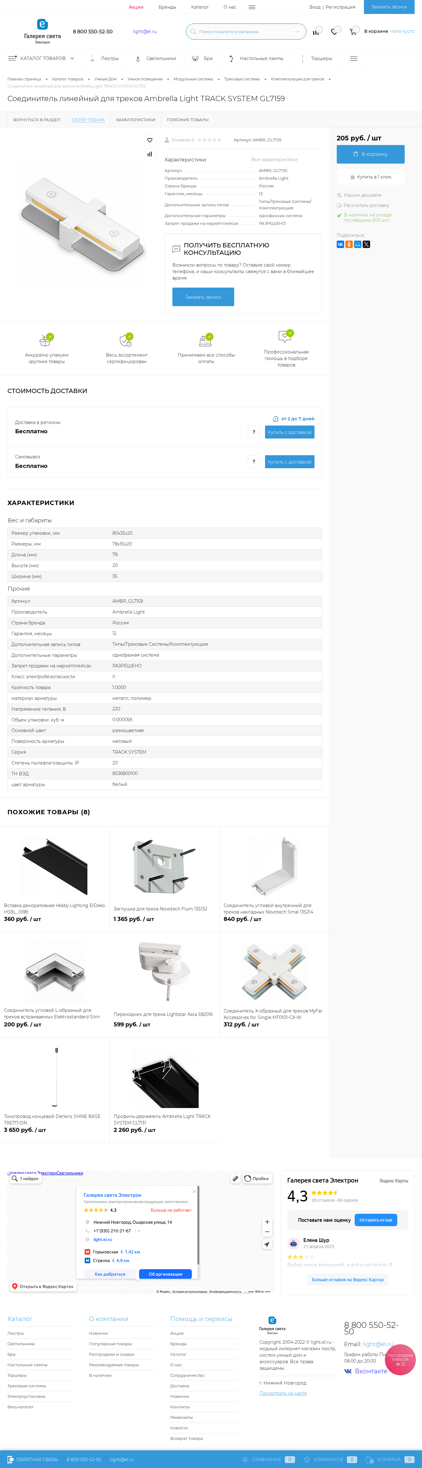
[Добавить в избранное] (149, 140)
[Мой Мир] (357, 244)
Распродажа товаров (400, 1359)
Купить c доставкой (290, 432)
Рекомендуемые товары (114, 1364)
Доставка (179, 1385)
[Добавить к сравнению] (149, 154)
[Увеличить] (82, 224)
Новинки (98, 1333)
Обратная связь (36, 1459)
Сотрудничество (187, 1375)
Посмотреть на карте (283, 1393)
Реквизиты (181, 1417)
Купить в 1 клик (374, 177)
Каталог (200, 7)
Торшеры (17, 1375)
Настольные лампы (27, 1364)
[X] (366, 244)
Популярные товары (110, 1343)
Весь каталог (20, 1406)
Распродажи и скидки (111, 1354)
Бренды (167, 7)
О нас (230, 7)
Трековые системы (26, 1385)
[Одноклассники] (349, 244)
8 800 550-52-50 (93, 32)
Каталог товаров (43, 58)
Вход (315, 7)
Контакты (180, 1406)
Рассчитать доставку (366, 205)
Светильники (21, 1343)
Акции (136, 7)
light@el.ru (145, 31)
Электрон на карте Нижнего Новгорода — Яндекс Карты (211, 1292)
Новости (179, 1427)
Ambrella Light (274, 178)
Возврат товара (186, 1438)
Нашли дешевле (363, 195)
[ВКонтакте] (340, 244)
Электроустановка (26, 1396)
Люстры (15, 1333)
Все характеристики (274, 159)
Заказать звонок (389, 7)
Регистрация (340, 7)
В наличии (100, 1375)
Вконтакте (371, 1371)
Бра (11, 1354)
